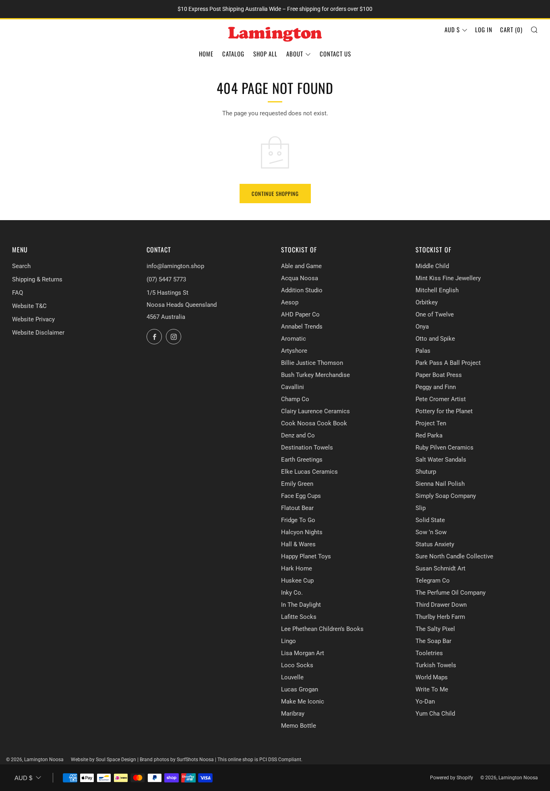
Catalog (233, 53)
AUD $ (452, 29)
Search (21, 266)
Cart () (511, 29)
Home (206, 53)
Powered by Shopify (451, 778)
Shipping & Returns (37, 279)
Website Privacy (33, 319)
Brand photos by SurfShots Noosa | (178, 759)
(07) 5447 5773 (166, 279)
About (294, 53)
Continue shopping (275, 193)
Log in (483, 29)
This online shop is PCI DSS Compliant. (259, 759)
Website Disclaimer (38, 332)
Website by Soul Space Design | (105, 759)
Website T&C (29, 306)
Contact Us (335, 53)
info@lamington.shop (175, 266)
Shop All (265, 53)
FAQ (17, 292)
